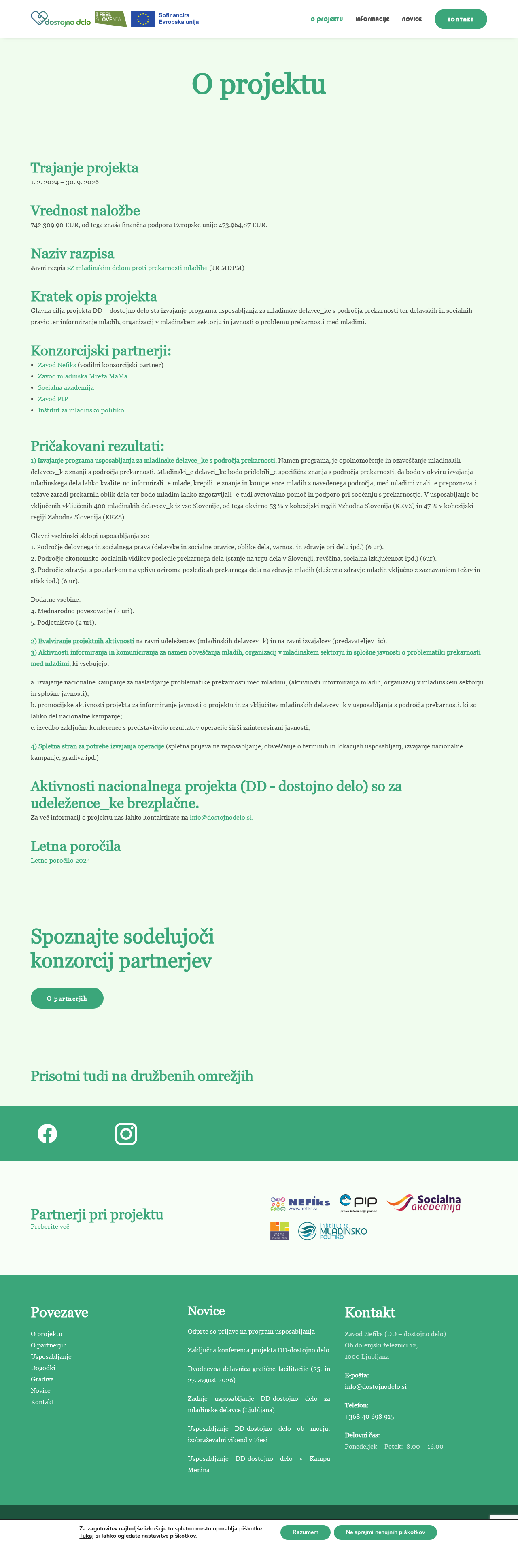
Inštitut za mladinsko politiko (81, 410)
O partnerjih (49, 1345)
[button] (47, 1142)
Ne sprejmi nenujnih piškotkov (385, 1532)
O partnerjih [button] (67, 998)
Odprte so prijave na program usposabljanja (251, 1331)
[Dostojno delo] (61, 19)
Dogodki (43, 1367)
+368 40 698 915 (369, 1416)
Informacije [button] (373, 19)
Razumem (305, 1532)
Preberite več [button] (50, 1226)
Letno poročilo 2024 (60, 860)
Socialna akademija (66, 387)
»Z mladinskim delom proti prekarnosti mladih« (137, 267)
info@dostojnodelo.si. (221, 817)
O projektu (327, 19)
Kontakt (42, 1401)
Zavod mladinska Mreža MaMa (82, 376)
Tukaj (86, 1536)
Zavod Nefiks (57, 364)
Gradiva (42, 1379)
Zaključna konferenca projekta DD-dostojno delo (258, 1350)
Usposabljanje (51, 1356)
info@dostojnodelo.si (376, 1386)
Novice (412, 19)
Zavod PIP (53, 398)
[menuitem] (330, 19)
